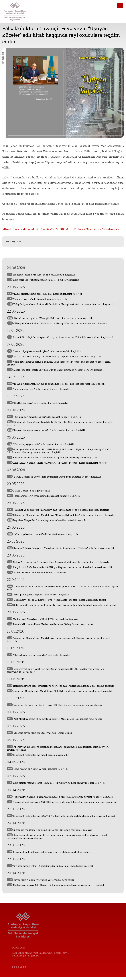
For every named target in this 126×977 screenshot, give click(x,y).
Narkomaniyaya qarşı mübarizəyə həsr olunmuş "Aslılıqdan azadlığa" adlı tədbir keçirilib (61, 685)
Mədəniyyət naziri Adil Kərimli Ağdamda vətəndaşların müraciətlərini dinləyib (56, 885)
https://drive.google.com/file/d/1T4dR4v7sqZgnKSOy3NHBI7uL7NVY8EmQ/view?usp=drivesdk (60, 229)
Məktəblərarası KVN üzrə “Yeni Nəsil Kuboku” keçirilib (41, 274)
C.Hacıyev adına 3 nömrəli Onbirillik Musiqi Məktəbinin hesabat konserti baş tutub (58, 323)
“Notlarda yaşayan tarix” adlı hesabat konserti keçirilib (41, 444)
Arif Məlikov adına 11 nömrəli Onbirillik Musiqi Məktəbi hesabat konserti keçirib (57, 462)
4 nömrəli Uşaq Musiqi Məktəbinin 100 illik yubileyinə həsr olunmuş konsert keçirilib (60, 691)
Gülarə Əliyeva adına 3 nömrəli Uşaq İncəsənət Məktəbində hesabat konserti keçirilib (59, 562)
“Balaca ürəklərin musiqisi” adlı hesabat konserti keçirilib (44, 495)
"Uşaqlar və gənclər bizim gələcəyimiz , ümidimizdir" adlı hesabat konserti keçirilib (58, 509)
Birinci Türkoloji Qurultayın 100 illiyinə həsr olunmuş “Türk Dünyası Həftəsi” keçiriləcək (61, 337)
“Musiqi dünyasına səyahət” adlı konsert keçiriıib (38, 594)
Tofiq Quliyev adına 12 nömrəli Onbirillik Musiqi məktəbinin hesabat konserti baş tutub (60, 304)
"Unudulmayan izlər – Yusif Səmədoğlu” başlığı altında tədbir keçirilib (50, 865)
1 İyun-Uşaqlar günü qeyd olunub (29, 490)
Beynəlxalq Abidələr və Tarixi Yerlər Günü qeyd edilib (41, 879)
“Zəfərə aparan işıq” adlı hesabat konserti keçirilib (39, 389)
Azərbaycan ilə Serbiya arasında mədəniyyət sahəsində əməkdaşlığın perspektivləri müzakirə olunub (58, 748)
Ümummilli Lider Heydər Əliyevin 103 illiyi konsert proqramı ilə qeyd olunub (55, 705)
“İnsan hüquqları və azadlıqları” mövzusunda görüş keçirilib (44, 351)
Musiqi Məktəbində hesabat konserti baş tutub (37, 572)
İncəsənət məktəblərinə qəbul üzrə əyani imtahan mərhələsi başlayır (50, 829)
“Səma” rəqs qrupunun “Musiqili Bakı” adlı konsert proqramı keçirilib (50, 318)
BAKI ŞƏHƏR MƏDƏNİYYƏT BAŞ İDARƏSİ (20, 11)
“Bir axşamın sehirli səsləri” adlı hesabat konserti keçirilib (44, 416)
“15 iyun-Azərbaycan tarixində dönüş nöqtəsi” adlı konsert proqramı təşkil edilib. (56, 383)
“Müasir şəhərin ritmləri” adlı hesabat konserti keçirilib (43, 534)
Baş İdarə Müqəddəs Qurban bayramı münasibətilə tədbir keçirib (47, 520)
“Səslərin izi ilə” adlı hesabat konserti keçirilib (37, 299)
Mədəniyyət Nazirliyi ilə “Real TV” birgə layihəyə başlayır (43, 619)
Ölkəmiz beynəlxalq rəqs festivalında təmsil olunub (40, 732)
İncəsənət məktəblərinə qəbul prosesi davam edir (38, 754)
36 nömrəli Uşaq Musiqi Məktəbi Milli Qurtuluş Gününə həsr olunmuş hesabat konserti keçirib (60, 423)
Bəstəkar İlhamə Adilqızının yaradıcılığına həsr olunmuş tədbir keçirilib (52, 457)
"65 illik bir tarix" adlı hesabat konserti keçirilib (38, 403)
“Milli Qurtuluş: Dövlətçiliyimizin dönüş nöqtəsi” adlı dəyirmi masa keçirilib (54, 356)
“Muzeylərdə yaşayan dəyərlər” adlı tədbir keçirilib (39, 655)
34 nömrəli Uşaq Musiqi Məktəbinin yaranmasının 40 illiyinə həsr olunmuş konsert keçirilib (58, 639)
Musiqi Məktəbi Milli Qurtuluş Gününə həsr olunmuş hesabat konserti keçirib (55, 369)
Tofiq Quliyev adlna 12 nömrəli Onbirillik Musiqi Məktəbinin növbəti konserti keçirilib (60, 796)
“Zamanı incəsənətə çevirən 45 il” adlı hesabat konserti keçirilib (47, 430)
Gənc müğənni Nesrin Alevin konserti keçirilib (38, 768)
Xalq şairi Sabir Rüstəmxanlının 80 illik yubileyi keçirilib (43, 279)
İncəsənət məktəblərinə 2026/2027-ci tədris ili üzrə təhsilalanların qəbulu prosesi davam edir (63, 802)
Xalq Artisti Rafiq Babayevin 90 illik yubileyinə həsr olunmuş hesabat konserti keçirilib (60, 567)
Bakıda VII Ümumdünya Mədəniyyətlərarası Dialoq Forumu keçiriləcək (50, 624)
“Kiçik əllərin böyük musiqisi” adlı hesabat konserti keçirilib (45, 293)
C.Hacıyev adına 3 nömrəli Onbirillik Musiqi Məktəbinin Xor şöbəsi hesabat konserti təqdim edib (63, 588)
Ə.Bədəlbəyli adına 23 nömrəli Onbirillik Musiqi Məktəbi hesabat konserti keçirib (57, 599)
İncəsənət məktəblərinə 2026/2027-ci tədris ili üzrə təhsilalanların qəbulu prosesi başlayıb (61, 815)
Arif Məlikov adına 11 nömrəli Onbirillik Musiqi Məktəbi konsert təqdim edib (55, 718)
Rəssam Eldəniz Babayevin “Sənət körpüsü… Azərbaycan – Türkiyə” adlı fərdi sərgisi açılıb (61, 548)
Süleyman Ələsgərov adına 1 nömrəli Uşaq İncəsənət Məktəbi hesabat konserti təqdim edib (62, 605)
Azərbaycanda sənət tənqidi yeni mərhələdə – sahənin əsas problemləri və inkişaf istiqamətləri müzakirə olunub (57, 836)
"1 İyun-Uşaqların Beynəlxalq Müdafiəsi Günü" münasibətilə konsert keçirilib (54, 476)
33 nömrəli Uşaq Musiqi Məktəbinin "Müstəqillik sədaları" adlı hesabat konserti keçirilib (61, 515)
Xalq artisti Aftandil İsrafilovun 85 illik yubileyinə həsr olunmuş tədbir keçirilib (56, 782)
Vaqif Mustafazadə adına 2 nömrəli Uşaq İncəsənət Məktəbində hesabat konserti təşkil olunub (59, 363)
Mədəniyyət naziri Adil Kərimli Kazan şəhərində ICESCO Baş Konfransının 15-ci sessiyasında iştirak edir (56, 670)
